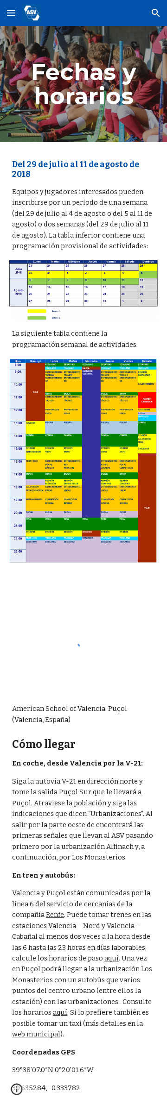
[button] (11, 12)
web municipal (36, 1034)
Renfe (55, 914)
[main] (83, 84)
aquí (111, 958)
